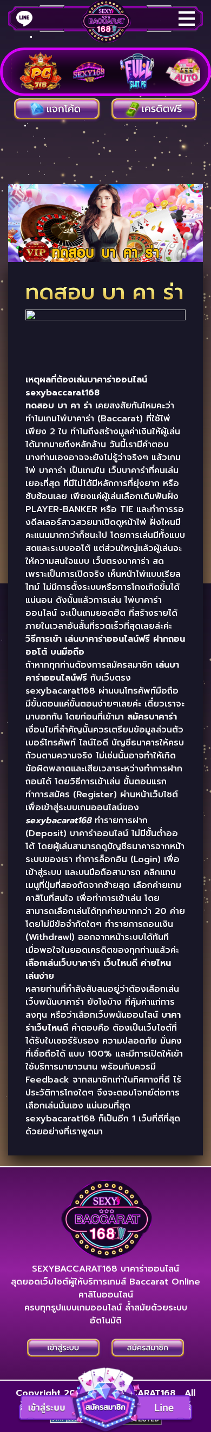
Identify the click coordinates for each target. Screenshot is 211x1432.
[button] (105, 1399)
